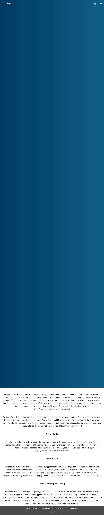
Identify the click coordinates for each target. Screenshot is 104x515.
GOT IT (52, 512)
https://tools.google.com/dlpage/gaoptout (52, 409)
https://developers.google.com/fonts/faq (49, 447)
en (95, 4)
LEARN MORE (74, 508)
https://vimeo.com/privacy (70, 426)
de (101, 4)
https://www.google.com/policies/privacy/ (52, 450)
